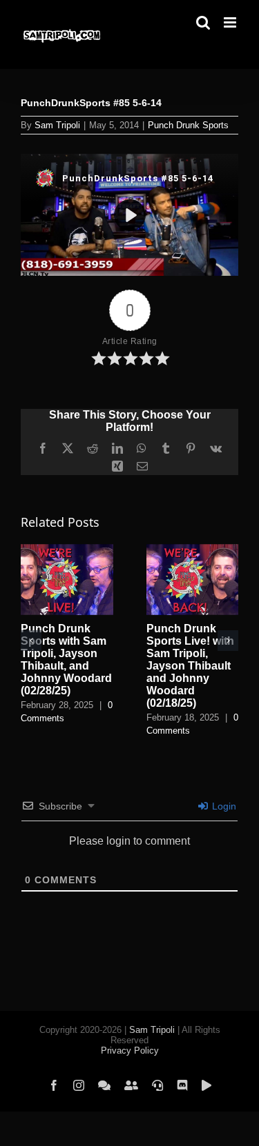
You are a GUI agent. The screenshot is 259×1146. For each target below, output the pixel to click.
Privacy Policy (130, 1050)
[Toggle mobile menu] (231, 22)
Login (222, 806)
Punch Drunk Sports (188, 125)
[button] (31, 640)
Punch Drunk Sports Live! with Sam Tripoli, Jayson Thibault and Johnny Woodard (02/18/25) (190, 666)
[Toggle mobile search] (203, 22)
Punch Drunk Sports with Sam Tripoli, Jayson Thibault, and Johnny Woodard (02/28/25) (66, 659)
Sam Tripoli (57, 125)
